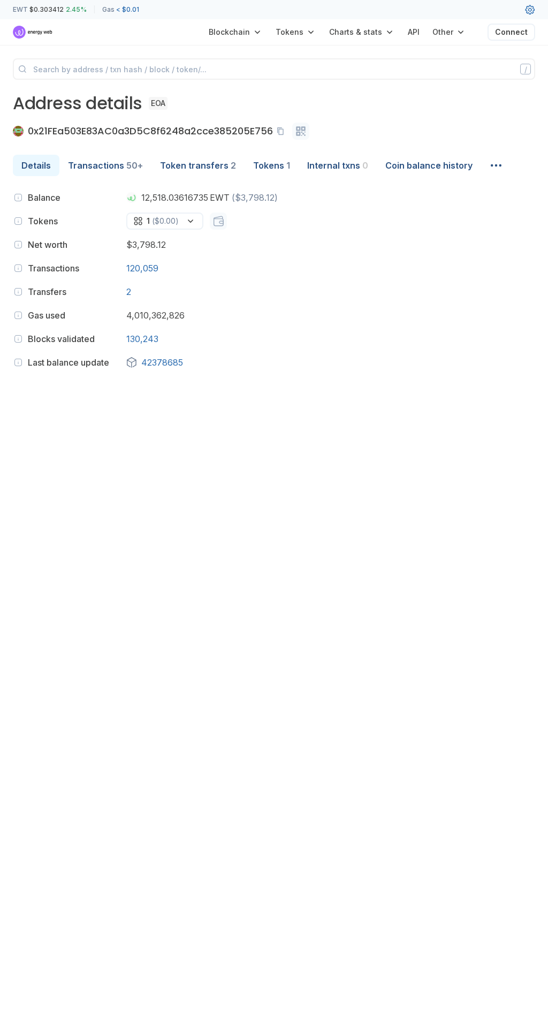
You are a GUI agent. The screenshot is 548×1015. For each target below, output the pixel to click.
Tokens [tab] (271, 165)
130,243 (142, 339)
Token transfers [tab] (198, 165)
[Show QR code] (300, 131)
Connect (511, 31)
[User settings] (529, 9)
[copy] (282, 131)
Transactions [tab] (105, 165)
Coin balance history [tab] (429, 165)
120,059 (142, 268)
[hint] (18, 197)
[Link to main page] (33, 32)
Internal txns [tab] (337, 165)
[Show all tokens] (218, 221)
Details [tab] (36, 165)
